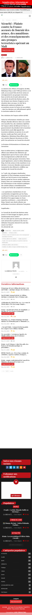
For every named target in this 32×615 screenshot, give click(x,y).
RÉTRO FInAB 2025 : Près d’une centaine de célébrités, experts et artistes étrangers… (15, 353)
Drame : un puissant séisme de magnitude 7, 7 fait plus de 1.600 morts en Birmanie (15, 310)
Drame (2, 574)
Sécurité (3, 578)
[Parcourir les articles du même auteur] (16, 265)
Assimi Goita (8, 230)
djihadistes (4, 232)
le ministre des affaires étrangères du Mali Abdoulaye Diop (14, 246)
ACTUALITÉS (16, 533)
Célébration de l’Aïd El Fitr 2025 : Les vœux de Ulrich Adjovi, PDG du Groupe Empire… (15, 303)
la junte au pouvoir (23, 238)
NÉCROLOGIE (4, 588)
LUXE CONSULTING (20, 612)
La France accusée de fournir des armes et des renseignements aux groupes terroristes (15, 235)
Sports (2, 560)
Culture (3, 571)
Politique (3, 567)
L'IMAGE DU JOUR (16, 520)
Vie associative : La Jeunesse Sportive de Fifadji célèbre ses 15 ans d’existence (14, 335)
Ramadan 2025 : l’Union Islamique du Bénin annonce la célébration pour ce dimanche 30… (15, 320)
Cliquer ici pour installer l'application (16, 6)
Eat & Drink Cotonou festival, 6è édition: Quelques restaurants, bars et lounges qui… (14, 296)
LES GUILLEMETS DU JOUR (7, 585)
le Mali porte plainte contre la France (10, 244)
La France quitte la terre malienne (9, 238)
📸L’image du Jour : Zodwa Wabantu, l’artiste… (16, 524)
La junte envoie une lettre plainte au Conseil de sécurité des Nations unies (15, 241)
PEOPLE (16, 507)
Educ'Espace (4, 592)
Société (3, 557)
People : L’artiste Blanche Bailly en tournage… (16, 511)
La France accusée (13, 232)
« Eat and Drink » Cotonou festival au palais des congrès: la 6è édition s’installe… (14, 327)
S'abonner (16, 496)
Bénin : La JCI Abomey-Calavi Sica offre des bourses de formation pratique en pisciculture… (14, 345)
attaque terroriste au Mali (18, 230)
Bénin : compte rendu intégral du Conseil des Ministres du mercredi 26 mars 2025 (15, 361)
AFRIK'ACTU (4, 54)
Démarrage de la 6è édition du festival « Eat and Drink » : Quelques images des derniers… (15, 289)
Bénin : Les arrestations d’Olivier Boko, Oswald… (16, 537)
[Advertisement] (16, 392)
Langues (16, 599)
